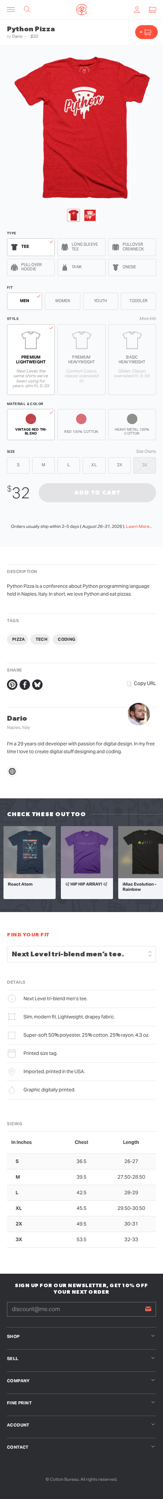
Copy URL (145, 683)
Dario (17, 36)
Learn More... (139, 526)
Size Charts (146, 452)
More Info (148, 319)
